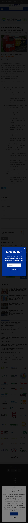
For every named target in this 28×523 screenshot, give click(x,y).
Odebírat (14, 269)
